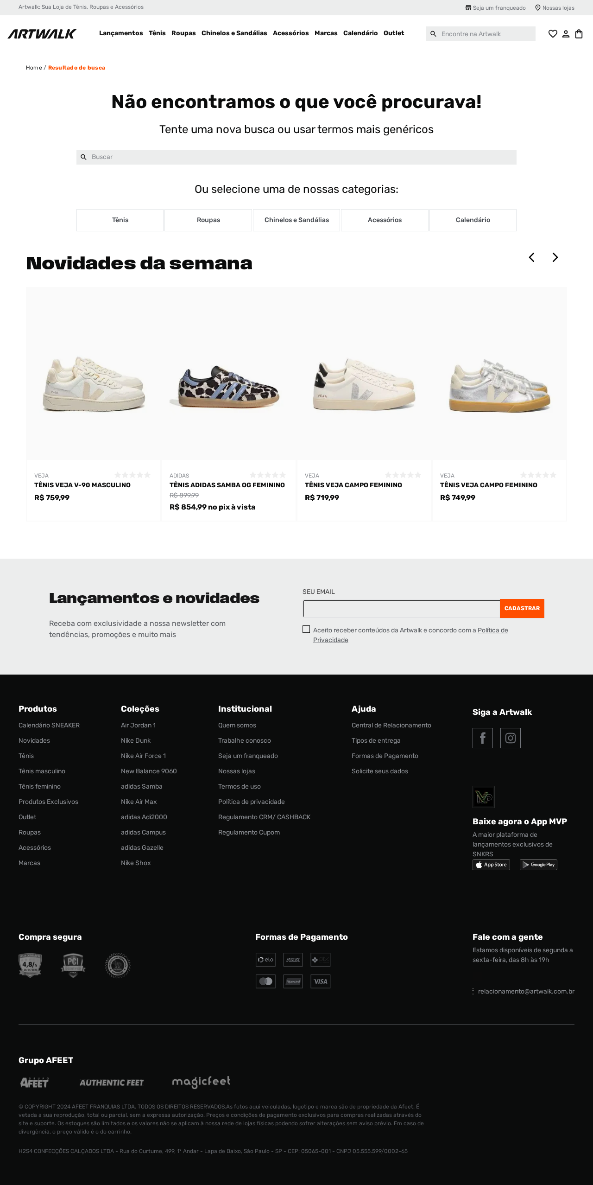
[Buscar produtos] (433, 34)
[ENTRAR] (566, 33)
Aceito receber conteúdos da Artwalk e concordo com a (410, 635)
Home (34, 67)
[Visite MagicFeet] (201, 1083)
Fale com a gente (508, 937)
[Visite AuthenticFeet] (112, 1083)
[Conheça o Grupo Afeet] (35, 1083)
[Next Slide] (555, 257)
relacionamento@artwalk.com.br (526, 991)
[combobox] (481, 33)
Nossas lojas (558, 8)
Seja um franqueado (499, 8)
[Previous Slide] (531, 257)
